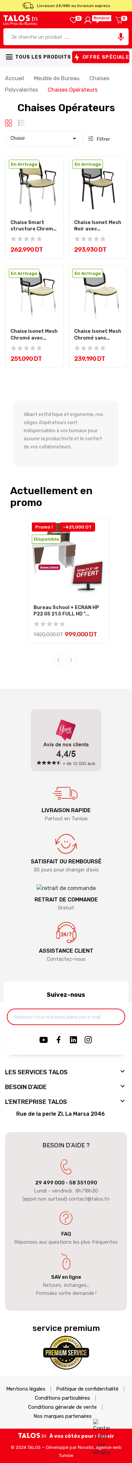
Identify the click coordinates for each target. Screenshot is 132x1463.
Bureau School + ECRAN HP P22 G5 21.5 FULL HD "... (66, 611)
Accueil (15, 78)
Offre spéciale (105, 57)
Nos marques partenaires (63, 1416)
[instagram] (88, 1040)
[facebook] (58, 1040)
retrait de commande (66, 899)
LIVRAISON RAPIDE (66, 810)
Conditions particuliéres (62, 1398)
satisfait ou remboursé (66, 861)
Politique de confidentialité (87, 1389)
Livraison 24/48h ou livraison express (73, 5)
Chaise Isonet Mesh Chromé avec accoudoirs (34, 334)
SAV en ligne (66, 1277)
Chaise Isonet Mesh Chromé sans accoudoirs (97, 334)
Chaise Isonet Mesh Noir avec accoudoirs (97, 226)
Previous (58, 660)
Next (71, 660)
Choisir (44, 138)
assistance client (66, 951)
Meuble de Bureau (57, 78)
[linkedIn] (73, 1040)
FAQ (66, 1234)
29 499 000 (50, 1183)
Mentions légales (25, 1389)
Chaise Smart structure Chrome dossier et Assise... (33, 226)
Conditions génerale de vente (62, 1407)
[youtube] (44, 1040)
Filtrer (103, 139)
